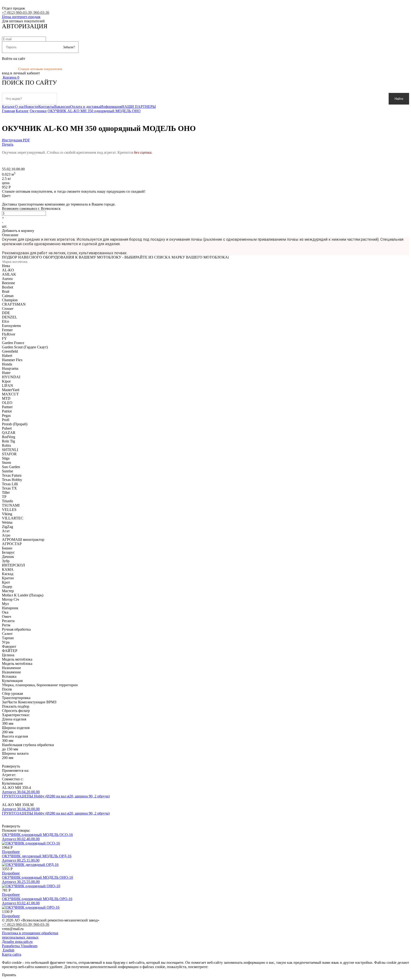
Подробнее (11, 852)
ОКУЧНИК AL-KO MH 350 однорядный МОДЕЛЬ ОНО (94, 111)
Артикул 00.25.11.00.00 (20, 860)
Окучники (38, 111)
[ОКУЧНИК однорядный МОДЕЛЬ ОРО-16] (30, 907)
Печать (7, 144)
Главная (8, 111)
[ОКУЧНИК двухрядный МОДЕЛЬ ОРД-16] (30, 865)
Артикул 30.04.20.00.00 (21, 792)
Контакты (46, 107)
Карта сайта (11, 954)
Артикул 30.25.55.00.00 (21, 882)
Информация (111, 107)
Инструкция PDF (16, 140)
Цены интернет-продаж (21, 17)
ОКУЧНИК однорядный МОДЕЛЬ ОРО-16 (37, 899)
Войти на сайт (13, 59)
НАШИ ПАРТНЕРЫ (139, 107)
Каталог (8, 107)
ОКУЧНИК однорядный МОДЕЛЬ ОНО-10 (37, 877)
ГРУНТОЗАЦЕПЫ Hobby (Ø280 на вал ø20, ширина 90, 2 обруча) (56, 796)
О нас (19, 107)
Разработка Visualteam (19, 946)
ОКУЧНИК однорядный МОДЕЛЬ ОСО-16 (37, 835)
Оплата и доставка (85, 107)
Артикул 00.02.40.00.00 (21, 839)
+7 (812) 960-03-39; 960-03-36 (25, 12)
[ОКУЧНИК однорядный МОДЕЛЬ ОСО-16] (31, 843)
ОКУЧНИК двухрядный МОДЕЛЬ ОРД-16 (36, 856)
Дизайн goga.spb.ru (17, 942)
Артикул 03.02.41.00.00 (21, 903)
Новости (31, 107)
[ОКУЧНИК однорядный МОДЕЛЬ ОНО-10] (31, 886)
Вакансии (62, 107)
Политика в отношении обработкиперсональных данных (30, 935)
